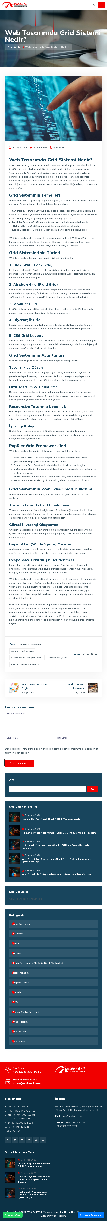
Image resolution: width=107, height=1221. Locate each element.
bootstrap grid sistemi (30, 644)
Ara (12, 780)
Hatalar (17, 953)
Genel (16, 943)
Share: (77, 654)
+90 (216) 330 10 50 (27, 1071)
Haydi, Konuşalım (92, 1214)
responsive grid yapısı (56, 657)
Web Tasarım (20, 1021)
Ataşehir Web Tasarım (53, 1215)
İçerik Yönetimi (21, 972)
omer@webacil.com (27, 1083)
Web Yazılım (20, 1031)
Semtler (17, 992)
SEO (15, 1002)
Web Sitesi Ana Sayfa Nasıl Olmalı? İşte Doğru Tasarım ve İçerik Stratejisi (56, 860)
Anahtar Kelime (21, 923)
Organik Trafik (21, 982)
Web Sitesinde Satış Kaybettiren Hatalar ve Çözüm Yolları (56, 874)
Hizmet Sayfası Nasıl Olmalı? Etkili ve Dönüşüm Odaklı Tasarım (59, 832)
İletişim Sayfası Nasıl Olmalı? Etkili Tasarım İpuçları (52, 819)
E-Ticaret (18, 933)
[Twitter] (88, 654)
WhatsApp (13, 1214)
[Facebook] (84, 654)
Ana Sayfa (14, 46)
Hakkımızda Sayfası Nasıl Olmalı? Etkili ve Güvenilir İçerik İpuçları (55, 846)
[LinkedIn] (96, 654)
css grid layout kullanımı (22, 651)
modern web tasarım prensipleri (26, 657)
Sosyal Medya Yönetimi (26, 1012)
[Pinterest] (92, 654)
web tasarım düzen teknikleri (25, 664)
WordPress (19, 1041)
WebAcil (61, 147)
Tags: (12, 644)
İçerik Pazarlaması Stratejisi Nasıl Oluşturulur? (38, 963)
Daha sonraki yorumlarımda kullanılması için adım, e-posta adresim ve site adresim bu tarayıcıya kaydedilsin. (51, 750)
